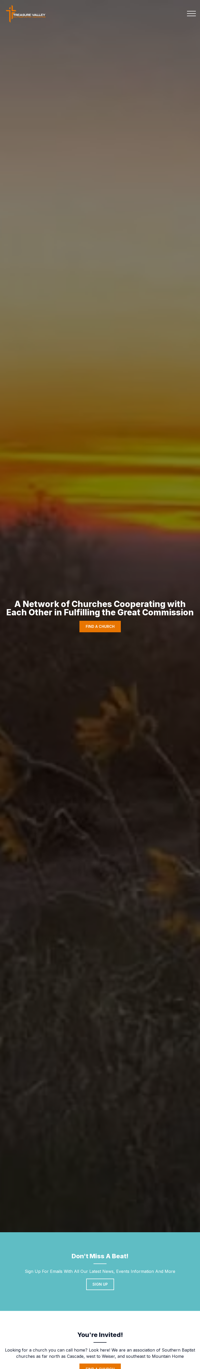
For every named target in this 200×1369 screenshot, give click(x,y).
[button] (191, 13)
